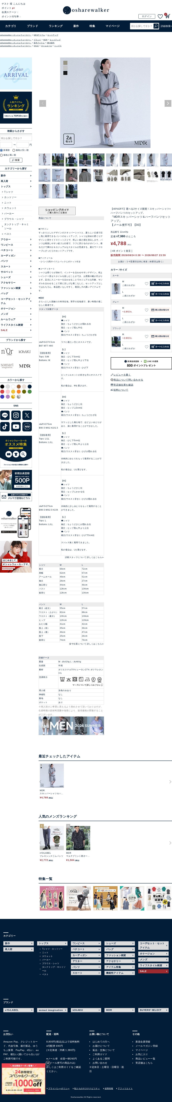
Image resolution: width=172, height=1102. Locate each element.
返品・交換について (104, 1050)
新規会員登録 (143, 1041)
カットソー (10, 197)
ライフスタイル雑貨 (12, 324)
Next (168, 103)
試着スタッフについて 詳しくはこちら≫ (84, 557)
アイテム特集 (113, 967)
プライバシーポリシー (59, 1088)
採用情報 (109, 1088)
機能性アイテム (114, 973)
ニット (8, 202)
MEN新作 (51, 43)
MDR (45, 40)
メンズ (4, 314)
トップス (57, 46)
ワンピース (7, 244)
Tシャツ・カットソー (52, 949)
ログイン (147, 16)
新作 (76, 26)
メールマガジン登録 (147, 1046)
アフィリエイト (125, 1088)
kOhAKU (78, 1010)
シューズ (6, 277)
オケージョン (8, 308)
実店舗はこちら (144, 1062)
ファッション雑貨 (11, 288)
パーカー (9, 213)
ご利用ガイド (63, 1067)
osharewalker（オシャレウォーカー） (15, 35)
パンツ (4, 261)
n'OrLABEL (12, 1010)
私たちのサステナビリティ (87, 1088)
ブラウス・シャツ (14, 219)
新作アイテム (39, 43)
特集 (92, 26)
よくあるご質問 (101, 1058)
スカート (6, 266)
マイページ (142, 1050)
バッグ (4, 293)
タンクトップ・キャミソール (16, 226)
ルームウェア (8, 319)
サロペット (7, 271)
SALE (36, 46)
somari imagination (51, 1010)
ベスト (8, 234)
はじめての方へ (101, 1041)
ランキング (56, 26)
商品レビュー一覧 (145, 1058)
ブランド (37, 40)
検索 (156, 26)
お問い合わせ (100, 1062)
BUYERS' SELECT (151, 1010)
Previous (42, 103)
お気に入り (142, 1054)
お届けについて (101, 1046)
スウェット (10, 208)
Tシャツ (8, 191)
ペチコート (7, 250)
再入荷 (4, 181)
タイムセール (46, 46)
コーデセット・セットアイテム (15, 301)
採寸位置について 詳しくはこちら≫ (86, 644)
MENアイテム (39, 35)
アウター (6, 239)
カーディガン (8, 255)
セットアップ (52, 35)
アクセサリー (8, 282)
